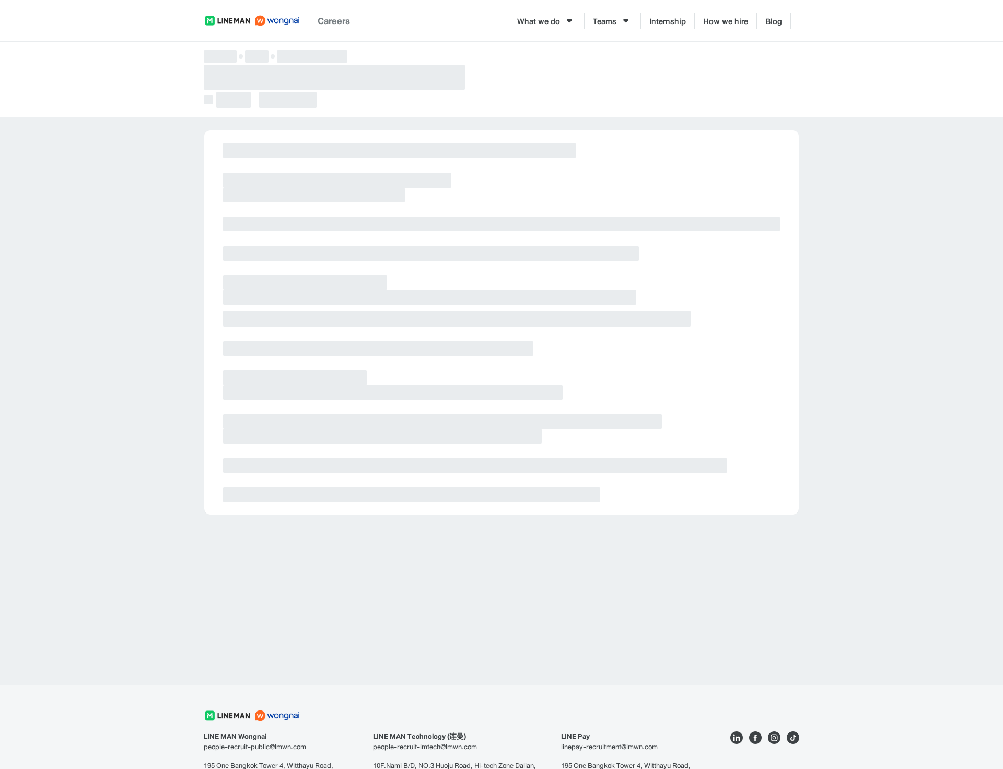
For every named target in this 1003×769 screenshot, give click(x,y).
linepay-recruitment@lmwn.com (609, 747)
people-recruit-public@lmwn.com (255, 747)
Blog (773, 21)
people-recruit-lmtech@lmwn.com (425, 747)
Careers (334, 21)
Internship (667, 21)
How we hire (725, 21)
